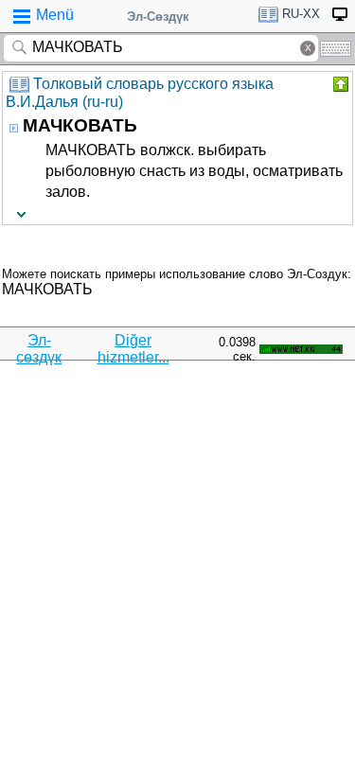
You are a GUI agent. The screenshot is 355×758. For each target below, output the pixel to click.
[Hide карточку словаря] (338, 84)
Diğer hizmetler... (133, 348)
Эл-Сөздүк (158, 16)
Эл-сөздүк (39, 348)
